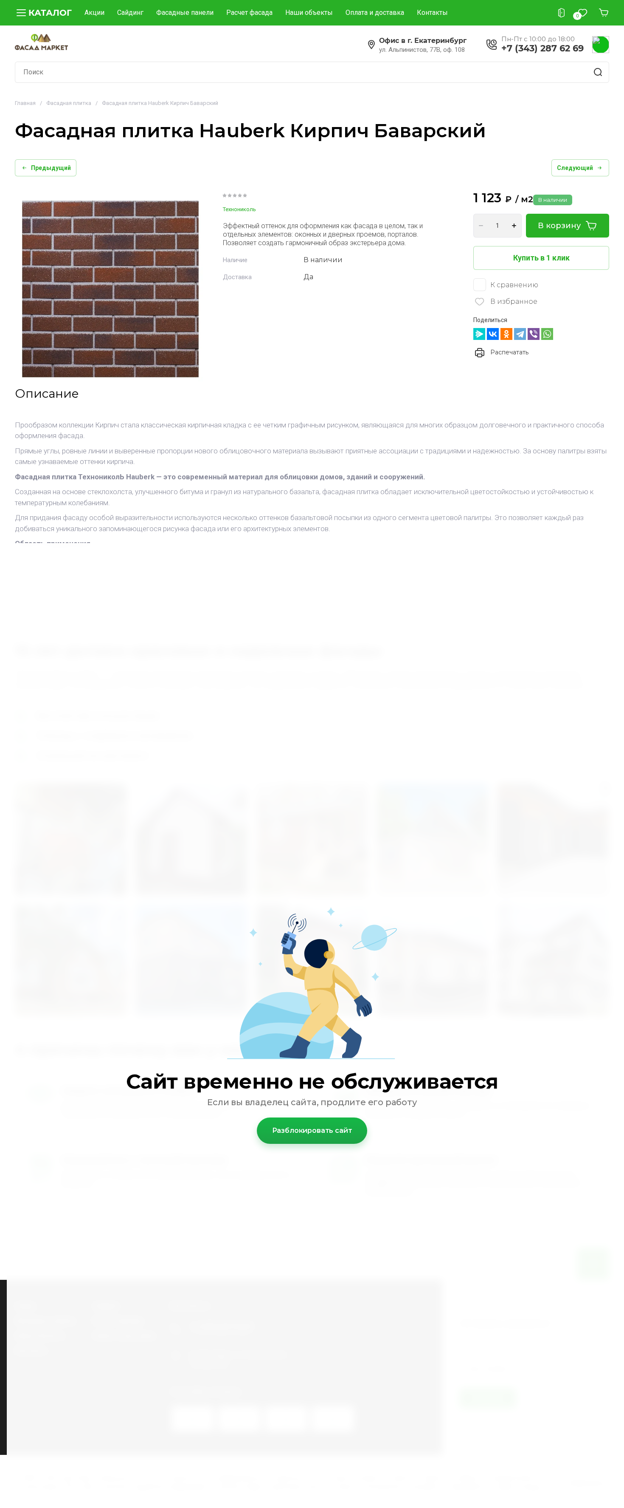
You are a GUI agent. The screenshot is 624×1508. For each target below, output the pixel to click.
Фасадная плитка (68, 103)
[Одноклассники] (506, 334)
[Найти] (598, 72)
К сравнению (514, 285)
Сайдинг (130, 12)
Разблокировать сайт (312, 1130)
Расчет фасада (249, 12)
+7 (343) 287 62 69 (542, 48)
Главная (25, 103)
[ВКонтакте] (493, 334)
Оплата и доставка (375, 12)
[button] (43, 12)
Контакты (432, 12)
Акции (94, 12)
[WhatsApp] (547, 334)
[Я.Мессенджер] (479, 334)
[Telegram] (520, 334)
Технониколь (239, 209)
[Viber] (534, 334)
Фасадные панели (185, 12)
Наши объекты (309, 12)
